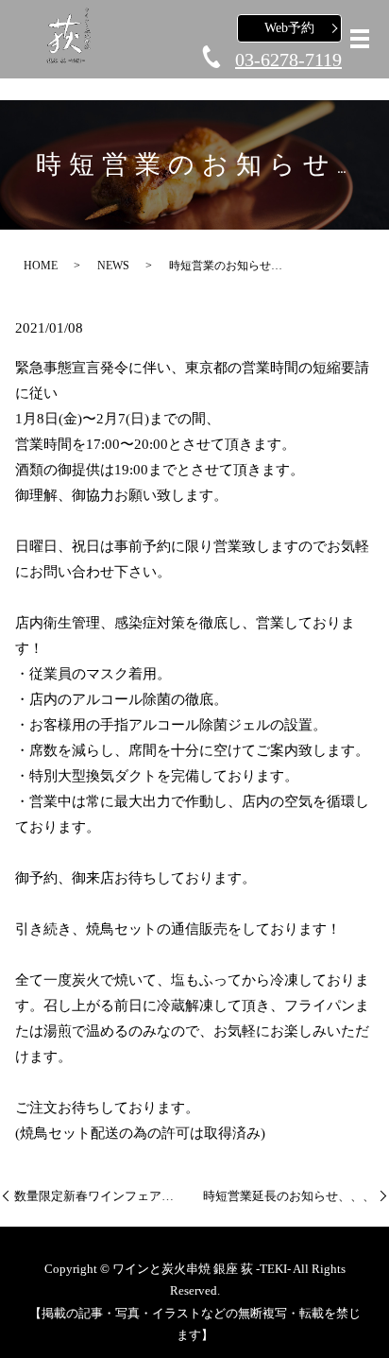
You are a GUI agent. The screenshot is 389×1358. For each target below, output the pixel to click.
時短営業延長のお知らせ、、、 (289, 1196)
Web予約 (289, 28)
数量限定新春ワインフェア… (94, 1196)
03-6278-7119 (288, 59)
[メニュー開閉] (359, 38)
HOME (41, 265)
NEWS (113, 265)
